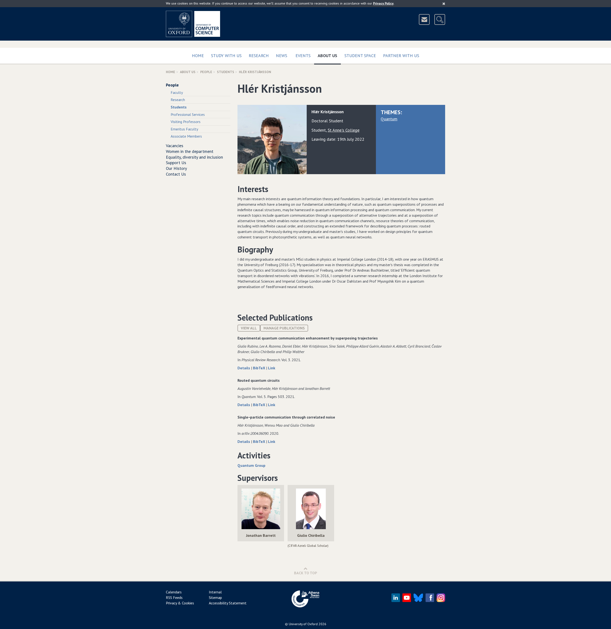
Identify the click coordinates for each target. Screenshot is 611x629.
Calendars (174, 592)
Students (225, 72)
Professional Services (188, 114)
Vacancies (174, 145)
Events (303, 55)
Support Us (176, 162)
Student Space (360, 55)
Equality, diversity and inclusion (194, 157)
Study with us (226, 55)
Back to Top (305, 572)
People (206, 72)
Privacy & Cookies (180, 603)
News (281, 55)
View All (249, 328)
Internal (215, 592)
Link (271, 368)
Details (244, 368)
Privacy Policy (383, 3)
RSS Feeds (174, 597)
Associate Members (186, 136)
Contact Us (176, 174)
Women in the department (189, 151)
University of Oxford (303, 624)
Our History (176, 168)
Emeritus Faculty (184, 129)
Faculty (177, 92)
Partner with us (401, 55)
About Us (329, 55)
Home (198, 55)
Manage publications (284, 328)
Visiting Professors (185, 121)
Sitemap (215, 597)
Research (259, 55)
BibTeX (259, 368)
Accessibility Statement (228, 603)
